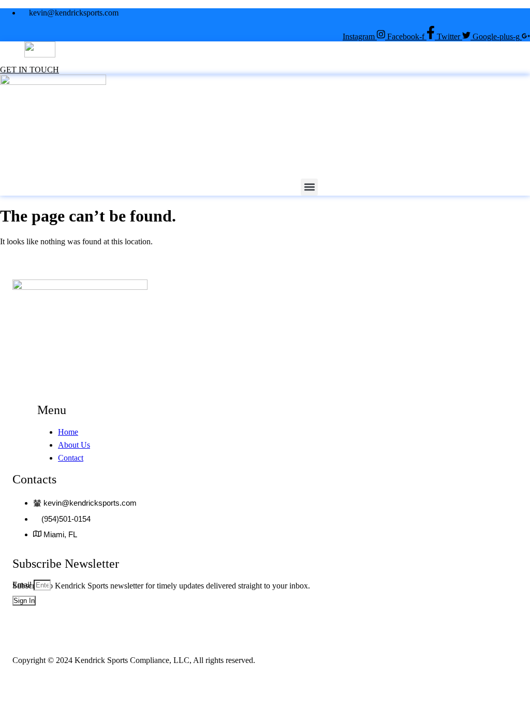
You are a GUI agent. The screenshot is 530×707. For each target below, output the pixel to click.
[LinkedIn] (507, 683)
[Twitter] (484, 683)
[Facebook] (461, 683)
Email (23, 584)
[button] (315, 62)
